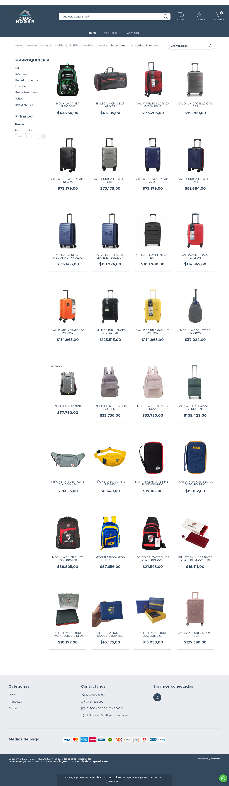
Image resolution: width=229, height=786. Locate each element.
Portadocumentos (26, 80)
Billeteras (20, 68)
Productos (110, 32)
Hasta (31, 130)
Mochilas (88, 45)
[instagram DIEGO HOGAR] (5, 2)
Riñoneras (21, 74)
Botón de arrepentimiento (93, 761)
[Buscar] (166, 17)
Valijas (19, 98)
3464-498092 (94, 701)
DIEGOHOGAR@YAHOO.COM (105, 708)
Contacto (133, 32)
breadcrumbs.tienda (38, 45)
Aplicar (43, 136)
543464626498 (95, 695)
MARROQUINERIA (67, 45)
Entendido (114, 781)
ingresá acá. (66, 761)
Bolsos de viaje (24, 104)
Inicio (93, 32)
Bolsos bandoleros (26, 92)
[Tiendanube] (209, 759)
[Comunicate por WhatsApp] (223, 778)
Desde (18, 130)
